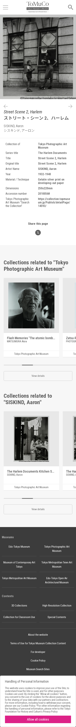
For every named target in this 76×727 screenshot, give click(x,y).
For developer (38, 652)
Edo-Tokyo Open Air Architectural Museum (57, 580)
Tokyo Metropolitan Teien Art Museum (57, 564)
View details (38, 376)
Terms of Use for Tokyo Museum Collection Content (38, 643)
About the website (38, 634)
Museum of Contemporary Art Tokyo (19, 564)
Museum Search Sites (38, 669)
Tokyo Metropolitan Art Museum (19, 578)
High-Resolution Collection (56, 605)
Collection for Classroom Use (19, 617)
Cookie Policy (38, 660)
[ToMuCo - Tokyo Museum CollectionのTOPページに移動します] (38, 7)
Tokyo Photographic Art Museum (57, 549)
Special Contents (57, 617)
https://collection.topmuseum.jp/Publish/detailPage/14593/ (54, 202)
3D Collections (19, 605)
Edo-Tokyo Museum (19, 546)
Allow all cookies (38, 719)
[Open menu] (5, 7)
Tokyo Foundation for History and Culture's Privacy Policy (37, 710)
